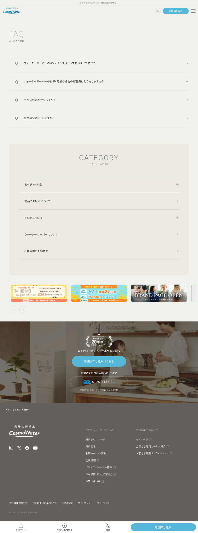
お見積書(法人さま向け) (98, 474)
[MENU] (193, 11)
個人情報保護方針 (18, 502)
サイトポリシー (85, 502)
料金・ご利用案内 (64, 529)
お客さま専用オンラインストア (152, 453)
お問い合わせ (93, 481)
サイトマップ (103, 502)
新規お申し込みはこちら (99, 361)
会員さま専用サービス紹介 (151, 446)
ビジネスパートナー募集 (98, 467)
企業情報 (90, 460)
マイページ (142, 439)
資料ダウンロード (95, 439)
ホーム (7, 410)
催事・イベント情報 (95, 453)
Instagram (11, 448)
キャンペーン (20, 529)
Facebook (27, 448)
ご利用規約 (67, 502)
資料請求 (90, 446)
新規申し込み (176, 11)
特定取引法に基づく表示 (44, 502)
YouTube (35, 448)
